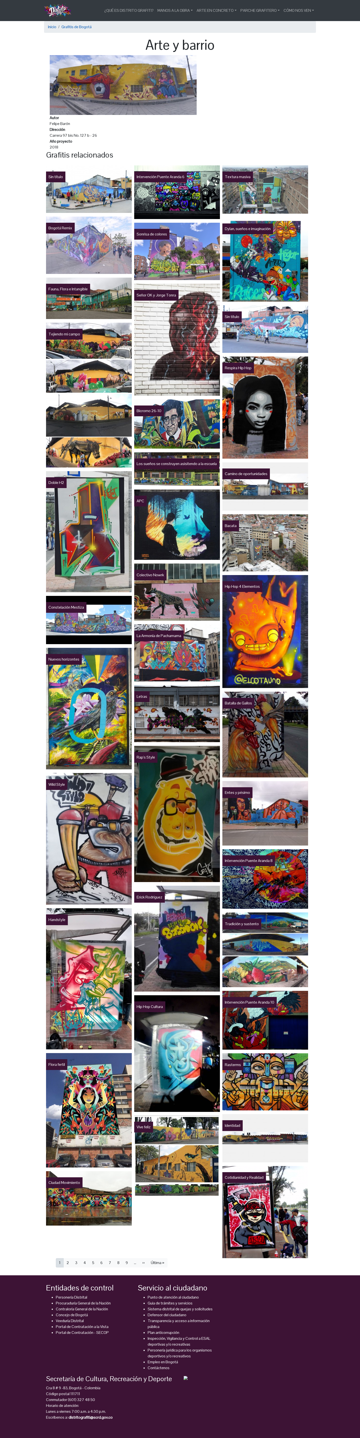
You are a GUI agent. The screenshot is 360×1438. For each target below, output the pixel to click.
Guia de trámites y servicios (170, 1303)
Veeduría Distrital (70, 1320)
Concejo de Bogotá (72, 1314)
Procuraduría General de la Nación (83, 1303)
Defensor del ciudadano (167, 1314)
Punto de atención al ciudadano (173, 1297)
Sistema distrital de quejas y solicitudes (180, 1309)
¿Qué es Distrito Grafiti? (129, 10)
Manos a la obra (173, 10)
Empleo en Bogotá (163, 1361)
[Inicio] (59, 10)
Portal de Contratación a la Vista (82, 1326)
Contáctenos (158, 1367)
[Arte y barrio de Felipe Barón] (123, 84)
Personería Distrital (71, 1297)
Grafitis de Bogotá (76, 26)
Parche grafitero (258, 10)
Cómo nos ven (297, 10)
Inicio (52, 26)
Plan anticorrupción (163, 1332)
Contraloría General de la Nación (82, 1309)
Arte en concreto (215, 10)
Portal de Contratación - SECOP (82, 1332)
